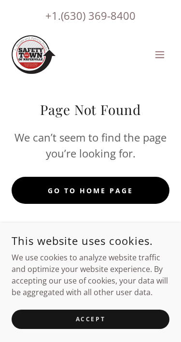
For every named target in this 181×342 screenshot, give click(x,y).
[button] (159, 54)
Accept (90, 319)
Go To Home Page (90, 190)
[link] (34, 54)
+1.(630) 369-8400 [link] (90, 15)
